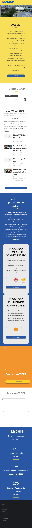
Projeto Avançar (17, 176)
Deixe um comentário (9, 115)
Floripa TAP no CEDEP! (14, 111)
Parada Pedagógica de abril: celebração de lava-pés (20, 148)
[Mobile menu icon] (28, 2)
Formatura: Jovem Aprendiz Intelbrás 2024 (19, 172)
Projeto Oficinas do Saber (11, 95)
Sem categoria (16, 139)
